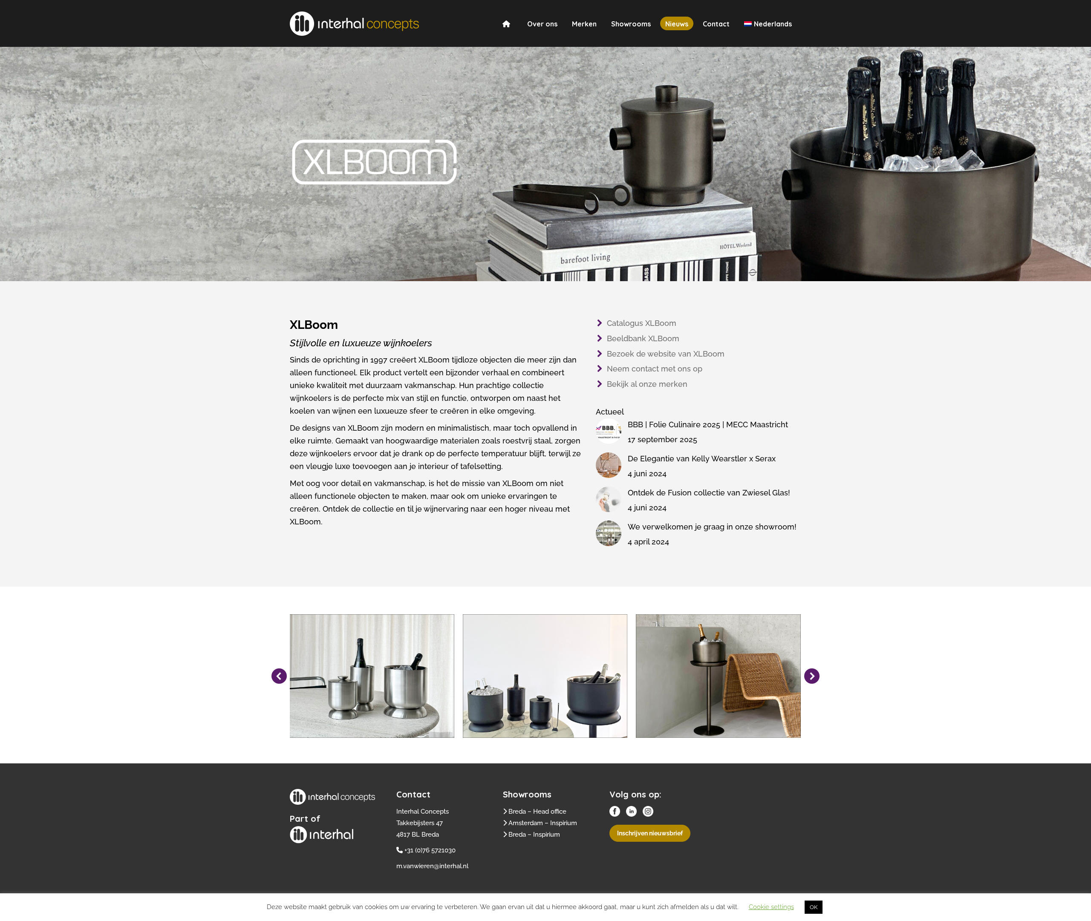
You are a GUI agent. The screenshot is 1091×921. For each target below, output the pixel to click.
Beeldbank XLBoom (643, 338)
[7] (371, 676)
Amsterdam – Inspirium (542, 823)
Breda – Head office (537, 811)
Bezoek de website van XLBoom (665, 353)
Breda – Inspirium (534, 834)
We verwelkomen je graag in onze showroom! (712, 526)
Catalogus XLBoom (641, 323)
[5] (718, 676)
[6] (545, 676)
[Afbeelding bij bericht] (608, 431)
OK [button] (813, 907)
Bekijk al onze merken (647, 384)
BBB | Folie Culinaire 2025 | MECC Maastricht (708, 424)
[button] (279, 676)
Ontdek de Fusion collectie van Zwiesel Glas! (709, 492)
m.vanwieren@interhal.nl (432, 866)
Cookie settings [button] (771, 907)
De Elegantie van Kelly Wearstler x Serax (702, 458)
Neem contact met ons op (654, 368)
